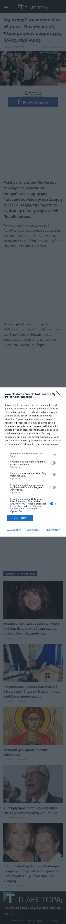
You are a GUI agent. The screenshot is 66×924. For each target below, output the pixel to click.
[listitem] (33, 454)
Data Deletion (14, 529)
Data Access (33, 529)
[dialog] (33, 462)
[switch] (53, 463)
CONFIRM (20, 518)
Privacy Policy (52, 529)
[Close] (59, 394)
